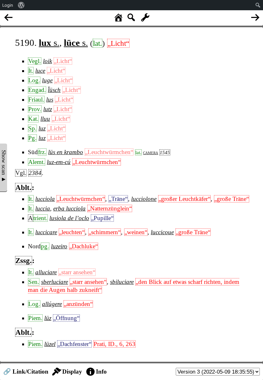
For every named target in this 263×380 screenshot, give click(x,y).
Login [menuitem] (7, 5)
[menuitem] (21, 5)
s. (49, 42)
